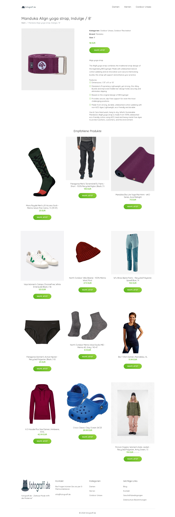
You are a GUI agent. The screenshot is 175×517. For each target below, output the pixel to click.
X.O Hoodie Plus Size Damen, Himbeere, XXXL (42, 430)
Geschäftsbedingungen (133, 495)
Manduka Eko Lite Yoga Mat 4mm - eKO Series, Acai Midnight (133, 195)
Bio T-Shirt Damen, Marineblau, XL (132, 357)
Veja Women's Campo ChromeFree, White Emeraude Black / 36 (42, 285)
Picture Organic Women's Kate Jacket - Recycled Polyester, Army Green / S (132, 448)
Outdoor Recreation (122, 30)
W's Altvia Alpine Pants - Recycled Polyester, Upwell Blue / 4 (133, 279)
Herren (127, 6)
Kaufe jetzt (99, 50)
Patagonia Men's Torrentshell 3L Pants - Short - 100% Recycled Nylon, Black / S (87, 185)
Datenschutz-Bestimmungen (135, 500)
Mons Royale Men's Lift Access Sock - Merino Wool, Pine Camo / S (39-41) (42, 206)
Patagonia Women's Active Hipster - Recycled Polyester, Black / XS (42, 358)
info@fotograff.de (63, 494)
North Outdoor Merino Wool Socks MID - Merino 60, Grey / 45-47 (87, 346)
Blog (125, 486)
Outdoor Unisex (143, 6)
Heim (23, 23)
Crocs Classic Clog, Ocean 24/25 (87, 427)
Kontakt (126, 491)
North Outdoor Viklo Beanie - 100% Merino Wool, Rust (87, 279)
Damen (115, 6)
